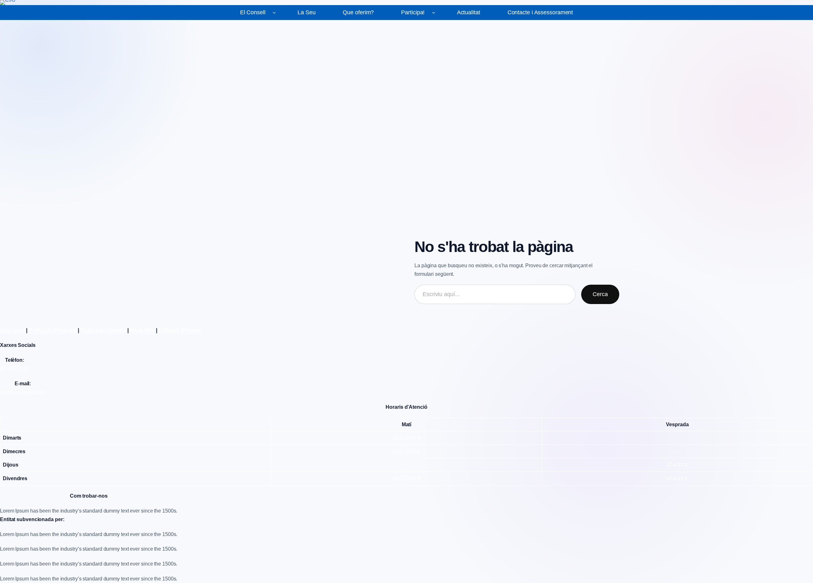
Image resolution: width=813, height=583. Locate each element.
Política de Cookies (103, 330)
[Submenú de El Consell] (274, 12)
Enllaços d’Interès (179, 330)
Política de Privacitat (53, 330)
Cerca (600, 294)
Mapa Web (142, 330)
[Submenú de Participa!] (433, 12)
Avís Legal (12, 330)
